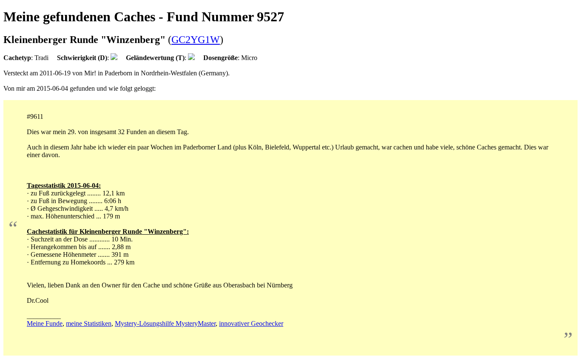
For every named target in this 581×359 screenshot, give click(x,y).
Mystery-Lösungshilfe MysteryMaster (165, 323)
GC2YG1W (195, 39)
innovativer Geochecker (251, 323)
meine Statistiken (88, 323)
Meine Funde (45, 323)
